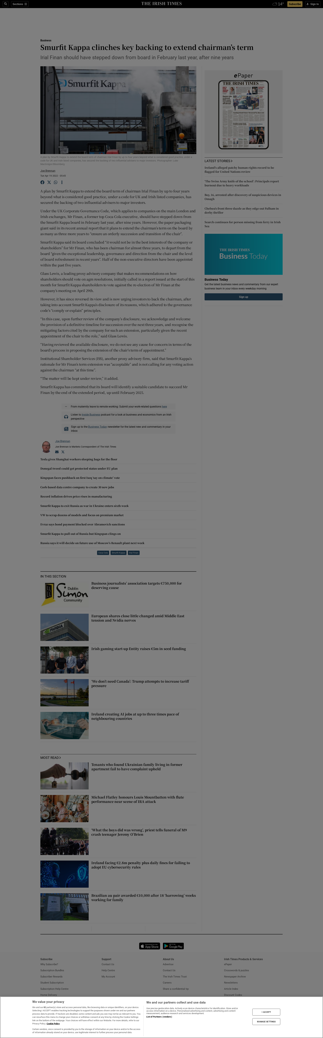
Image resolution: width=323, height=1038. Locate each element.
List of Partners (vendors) (159, 1016)
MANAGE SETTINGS (266, 1021)
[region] (161, 1017)
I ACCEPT (266, 1012)
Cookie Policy (53, 1023)
